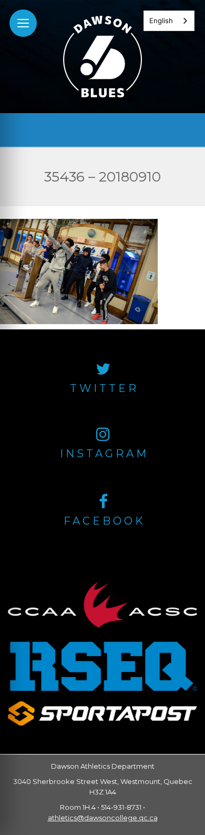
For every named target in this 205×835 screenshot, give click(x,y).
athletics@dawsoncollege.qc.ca (103, 817)
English (161, 20)
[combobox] (169, 21)
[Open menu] (23, 23)
